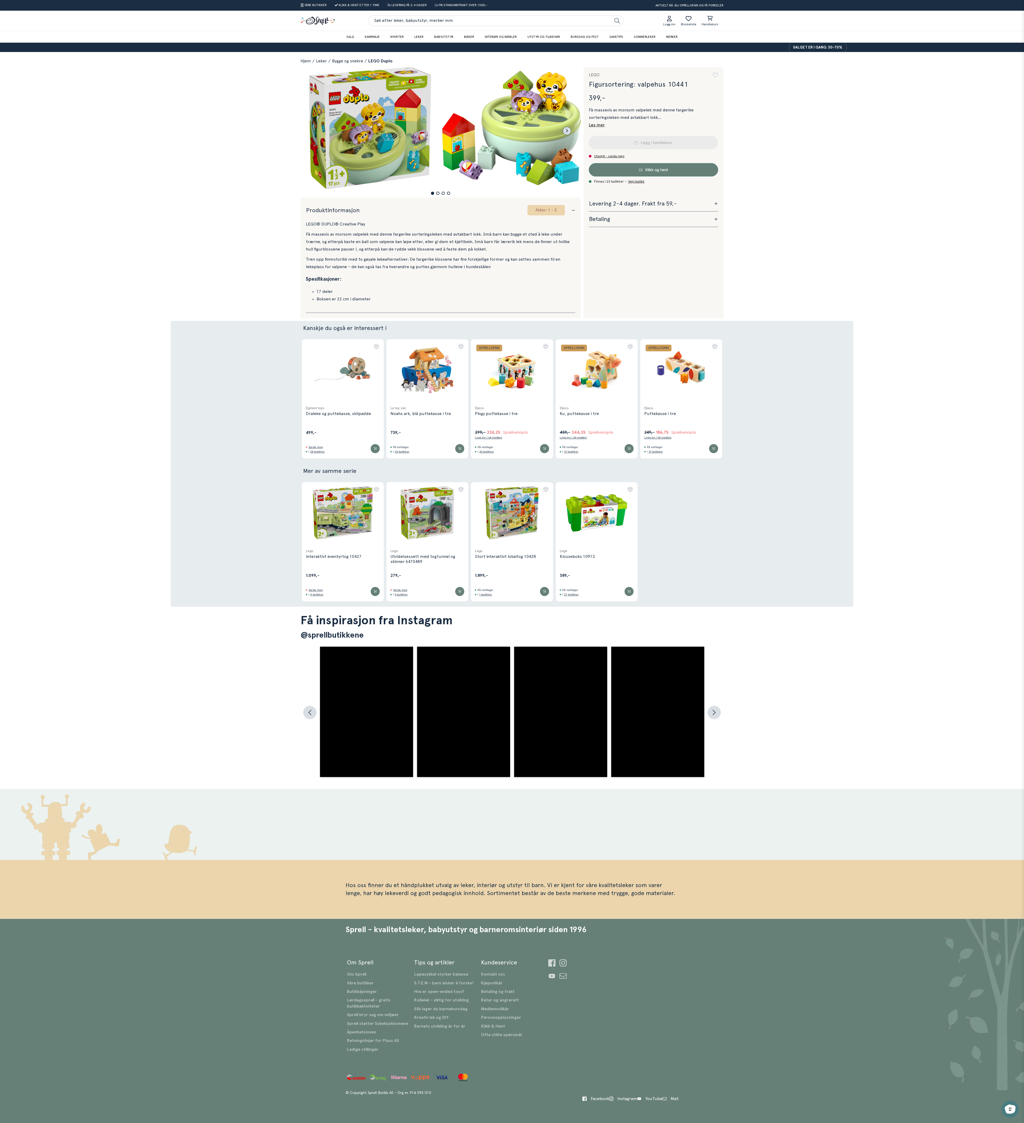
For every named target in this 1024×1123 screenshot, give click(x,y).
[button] (432, 193)
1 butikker (485, 594)
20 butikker (402, 451)
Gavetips (616, 36)
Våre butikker (360, 983)
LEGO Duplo (380, 61)
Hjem (306, 61)
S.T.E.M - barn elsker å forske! (444, 983)
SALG (350, 36)
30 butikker (486, 451)
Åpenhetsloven (361, 1032)
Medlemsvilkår (495, 1009)
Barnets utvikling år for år (439, 1026)
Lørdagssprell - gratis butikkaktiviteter (368, 1003)
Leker (418, 36)
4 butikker (316, 594)
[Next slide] (567, 131)
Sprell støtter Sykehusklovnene (377, 1023)
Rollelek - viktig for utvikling (441, 1000)
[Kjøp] (375, 448)
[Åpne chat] (1010, 1109)
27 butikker (571, 594)
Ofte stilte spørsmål (501, 1035)
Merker (672, 36)
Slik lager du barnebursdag (440, 1009)
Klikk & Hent (493, 1026)
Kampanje (372, 36)
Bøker (469, 36)
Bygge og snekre (347, 61)
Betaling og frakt (498, 991)
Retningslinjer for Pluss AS (373, 1041)
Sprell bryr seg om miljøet (372, 1015)
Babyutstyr (443, 36)
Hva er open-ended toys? (439, 991)
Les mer (597, 125)
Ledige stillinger (362, 1049)
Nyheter (397, 36)
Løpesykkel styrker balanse (441, 974)
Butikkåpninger (362, 991)
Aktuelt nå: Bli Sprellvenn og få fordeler (689, 5)
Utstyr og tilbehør (543, 36)
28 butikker (317, 451)
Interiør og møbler (501, 36)
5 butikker (401, 594)
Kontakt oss (493, 974)
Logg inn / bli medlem (488, 437)
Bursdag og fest (585, 36)
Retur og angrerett (500, 1000)
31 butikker (571, 451)
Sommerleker (644, 36)
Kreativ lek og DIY (431, 1017)
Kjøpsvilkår (492, 983)
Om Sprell (356, 974)
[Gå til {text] (551, 963)
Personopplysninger (501, 1017)
